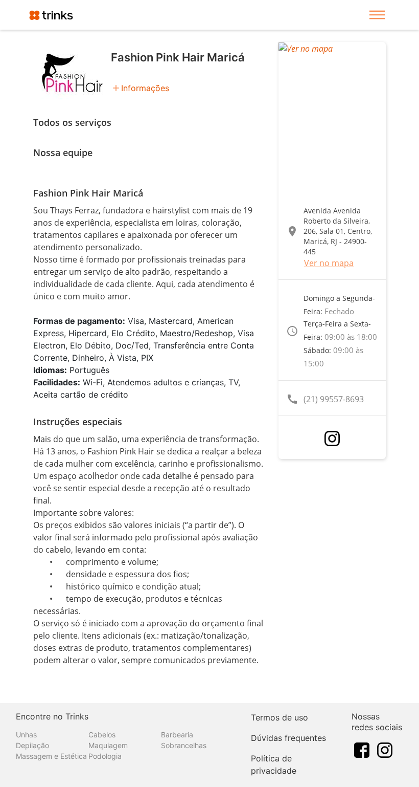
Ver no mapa (329, 263)
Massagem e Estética (51, 756)
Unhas (26, 734)
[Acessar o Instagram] (332, 438)
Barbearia (177, 734)
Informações (145, 88)
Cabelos (101, 734)
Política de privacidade (273, 764)
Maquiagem (108, 745)
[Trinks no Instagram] (385, 750)
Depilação (32, 745)
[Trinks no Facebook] (362, 750)
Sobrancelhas (183, 745)
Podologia (105, 756)
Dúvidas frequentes (288, 738)
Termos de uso (279, 717)
